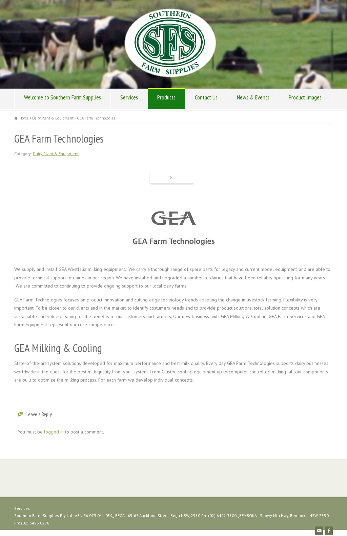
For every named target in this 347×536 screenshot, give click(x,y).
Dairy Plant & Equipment (56, 153)
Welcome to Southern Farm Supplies (62, 97)
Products (166, 97)
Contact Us (206, 97)
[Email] (319, 530)
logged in (54, 432)
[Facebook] (329, 530)
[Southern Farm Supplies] (170, 76)
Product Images (305, 97)
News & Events (253, 97)
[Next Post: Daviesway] (171, 178)
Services (129, 97)
